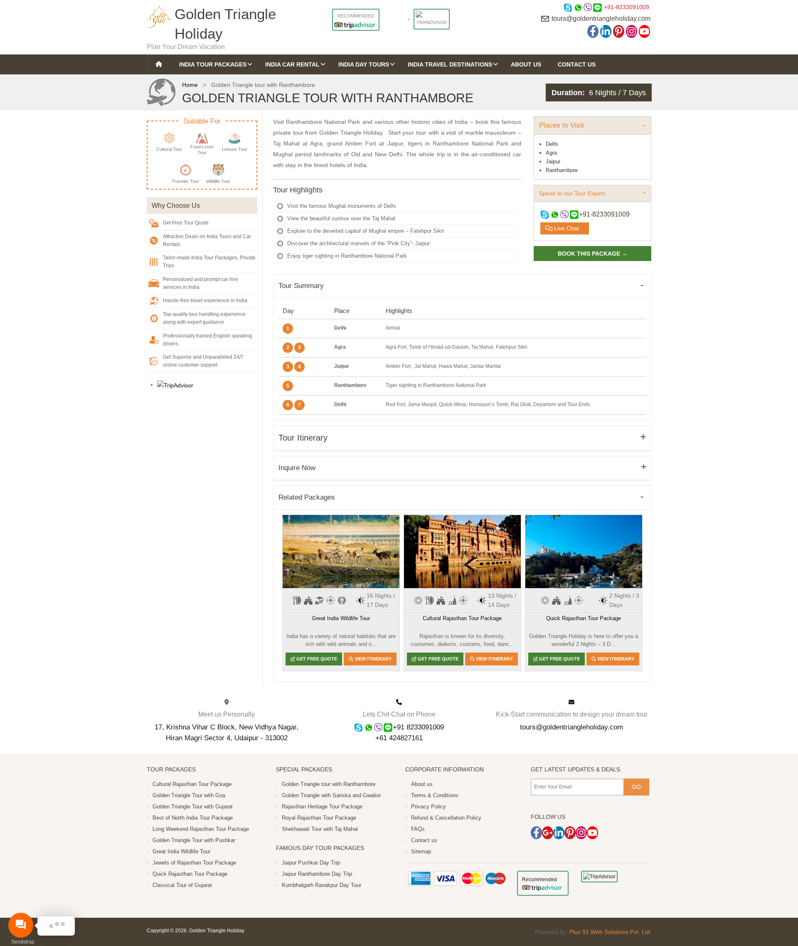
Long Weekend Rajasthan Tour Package (201, 829)
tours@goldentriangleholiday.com (601, 18)
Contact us (424, 840)
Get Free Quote (316, 658)
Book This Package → (593, 253)
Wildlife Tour (218, 181)
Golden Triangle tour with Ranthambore (328, 784)
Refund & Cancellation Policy (446, 818)
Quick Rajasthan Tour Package (583, 618)
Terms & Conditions (434, 795)
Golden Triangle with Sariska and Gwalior (331, 795)
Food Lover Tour (202, 149)
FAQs (418, 829)
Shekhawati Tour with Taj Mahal (320, 829)
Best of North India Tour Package (193, 818)
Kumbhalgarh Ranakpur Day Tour (321, 885)
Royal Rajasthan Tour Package (319, 818)
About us (422, 784)
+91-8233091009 (626, 7)
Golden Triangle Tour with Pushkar (194, 840)
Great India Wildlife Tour (341, 618)
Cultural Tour (169, 149)
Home (190, 84)
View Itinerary (372, 658)
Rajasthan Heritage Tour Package (322, 806)
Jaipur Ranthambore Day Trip (317, 874)
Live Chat (565, 228)
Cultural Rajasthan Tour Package (462, 618)
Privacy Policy (428, 806)
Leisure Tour (234, 149)
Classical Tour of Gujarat (182, 885)
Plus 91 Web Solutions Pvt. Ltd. (610, 932)
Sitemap (421, 851)
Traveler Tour (185, 181)
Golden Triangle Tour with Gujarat (193, 806)
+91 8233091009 (418, 727)
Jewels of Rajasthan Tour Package (194, 863)
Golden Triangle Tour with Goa (189, 795)
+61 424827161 (399, 738)
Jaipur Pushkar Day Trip (311, 863)
